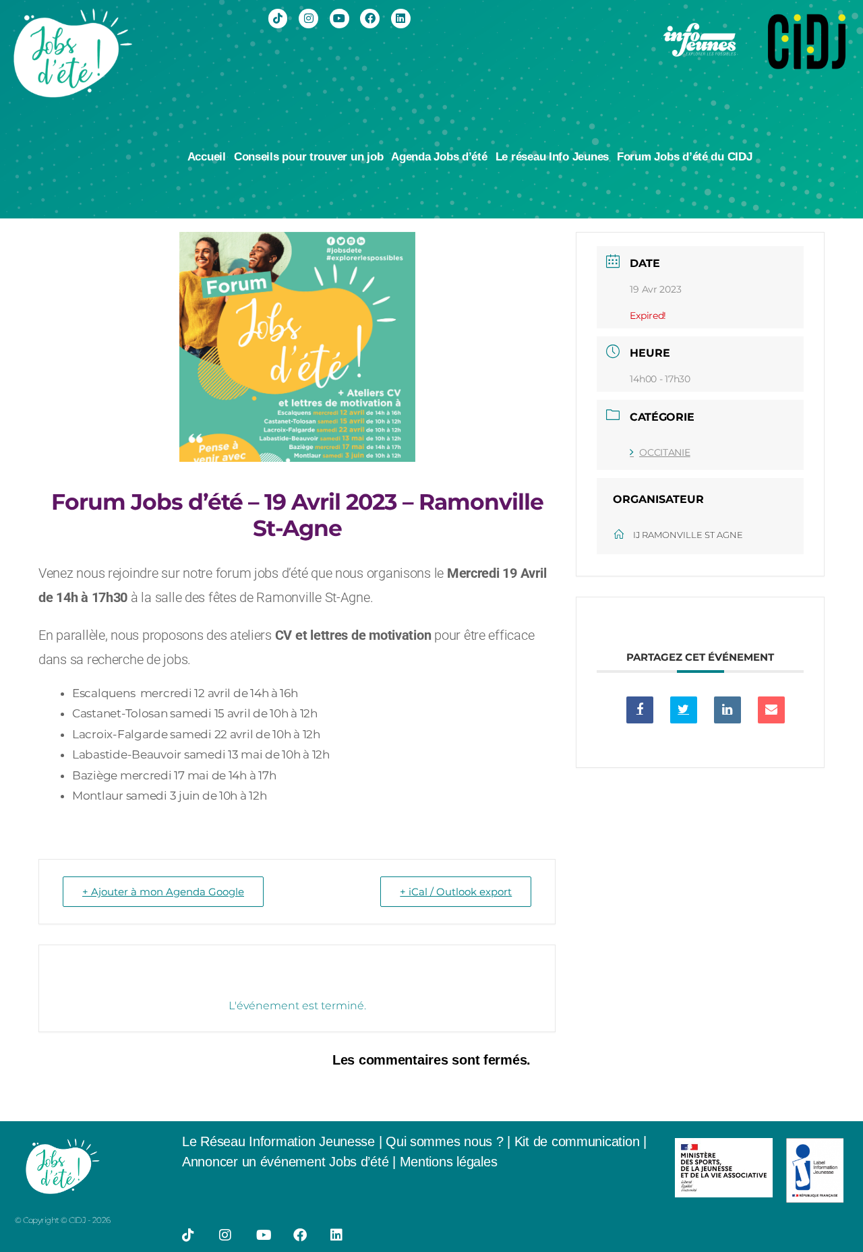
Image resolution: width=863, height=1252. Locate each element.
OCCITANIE (664, 452)
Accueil (206, 156)
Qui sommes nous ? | (450, 1141)
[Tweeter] (683, 709)
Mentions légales (449, 1161)
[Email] (771, 709)
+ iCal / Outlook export (456, 891)
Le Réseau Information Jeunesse (278, 1141)
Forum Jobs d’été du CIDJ (684, 156)
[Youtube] (339, 18)
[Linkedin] (401, 18)
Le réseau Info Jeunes (552, 156)
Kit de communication (578, 1141)
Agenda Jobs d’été (439, 156)
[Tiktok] (278, 18)
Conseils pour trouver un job (308, 156)
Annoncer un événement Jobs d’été (285, 1161)
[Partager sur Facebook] (639, 709)
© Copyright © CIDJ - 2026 (63, 1220)
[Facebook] (370, 18)
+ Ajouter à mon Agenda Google (163, 891)
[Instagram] (308, 18)
